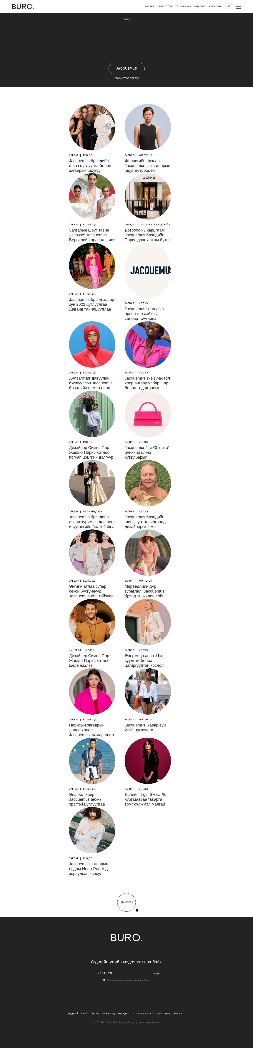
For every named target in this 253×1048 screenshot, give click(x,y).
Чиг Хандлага (92, 511)
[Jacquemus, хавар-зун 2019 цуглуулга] (148, 691)
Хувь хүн (215, 6)
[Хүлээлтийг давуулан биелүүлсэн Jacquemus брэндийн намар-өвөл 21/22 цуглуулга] (92, 344)
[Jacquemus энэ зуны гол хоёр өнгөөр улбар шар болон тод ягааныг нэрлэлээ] (148, 344)
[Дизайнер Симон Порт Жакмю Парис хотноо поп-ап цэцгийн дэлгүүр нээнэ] (92, 414)
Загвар (149, 6)
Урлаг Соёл (165, 6)
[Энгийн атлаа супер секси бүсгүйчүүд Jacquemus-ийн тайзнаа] (92, 552)
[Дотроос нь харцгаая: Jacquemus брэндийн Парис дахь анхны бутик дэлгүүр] (148, 196)
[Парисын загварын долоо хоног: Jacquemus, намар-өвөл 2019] (92, 691)
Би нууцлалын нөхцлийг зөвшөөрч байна (128, 980)
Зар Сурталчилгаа (170, 1013)
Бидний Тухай (78, 1013)
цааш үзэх (126, 902)
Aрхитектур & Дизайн (156, 224)
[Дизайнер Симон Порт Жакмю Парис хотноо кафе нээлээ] (92, 622)
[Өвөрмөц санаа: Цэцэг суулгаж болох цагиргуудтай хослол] (148, 622)
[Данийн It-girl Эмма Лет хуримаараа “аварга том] (148, 761)
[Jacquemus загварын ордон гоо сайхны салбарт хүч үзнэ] (148, 270)
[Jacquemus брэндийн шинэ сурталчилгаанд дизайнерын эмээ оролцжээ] (148, 483)
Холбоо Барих (143, 1013)
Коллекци (145, 155)
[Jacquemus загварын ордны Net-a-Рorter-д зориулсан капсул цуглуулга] (92, 830)
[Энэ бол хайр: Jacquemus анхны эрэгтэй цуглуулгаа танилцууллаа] (92, 761)
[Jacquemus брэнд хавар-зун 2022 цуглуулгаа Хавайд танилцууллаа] (92, 266)
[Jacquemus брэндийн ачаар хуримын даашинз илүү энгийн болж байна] (92, 483)
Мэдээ (87, 155)
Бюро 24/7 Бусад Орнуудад (110, 1013)
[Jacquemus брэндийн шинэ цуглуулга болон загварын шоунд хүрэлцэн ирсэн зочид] (92, 127)
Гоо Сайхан (183, 6)
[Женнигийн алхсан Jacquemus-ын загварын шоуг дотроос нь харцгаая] (148, 127)
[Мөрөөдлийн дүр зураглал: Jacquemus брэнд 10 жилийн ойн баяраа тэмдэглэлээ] (148, 552)
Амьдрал (200, 6)
